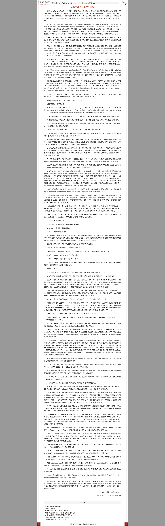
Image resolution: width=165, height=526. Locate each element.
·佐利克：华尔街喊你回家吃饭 (53, 506)
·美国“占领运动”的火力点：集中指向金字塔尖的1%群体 (60, 513)
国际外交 (77, 3)
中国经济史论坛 (62, 3)
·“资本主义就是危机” (50, 508)
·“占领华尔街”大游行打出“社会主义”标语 (56, 519)
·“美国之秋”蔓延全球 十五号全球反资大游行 (57, 511)
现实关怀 (70, 3)
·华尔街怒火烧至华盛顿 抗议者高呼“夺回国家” (57, 517)
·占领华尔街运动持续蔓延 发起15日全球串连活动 (58, 515)
